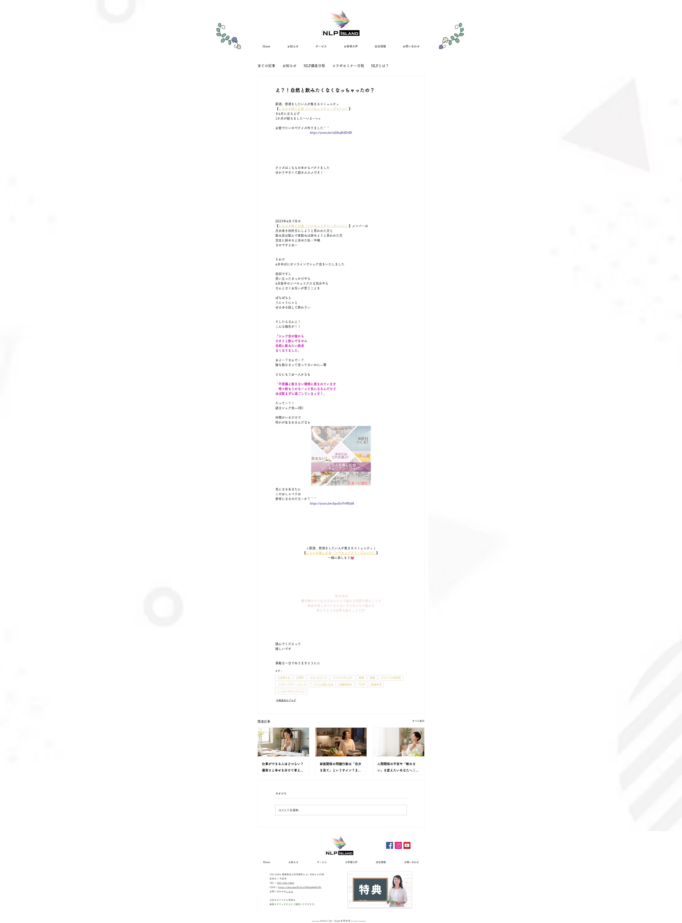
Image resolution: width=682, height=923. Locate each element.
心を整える (284, 677)
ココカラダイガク (343, 677)
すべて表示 (418, 721)
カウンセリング (318, 677)
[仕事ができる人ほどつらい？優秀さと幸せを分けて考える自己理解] (283, 742)
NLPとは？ (380, 65)
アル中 (361, 684)
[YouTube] (407, 820)
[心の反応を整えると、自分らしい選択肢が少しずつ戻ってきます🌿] (398, 742)
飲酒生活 (376, 684)
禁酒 (372, 677)
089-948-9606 (285, 857)
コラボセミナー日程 (348, 65)
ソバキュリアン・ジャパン (292, 684)
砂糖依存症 (345, 684)
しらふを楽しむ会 (323, 684)
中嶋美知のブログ (286, 700)
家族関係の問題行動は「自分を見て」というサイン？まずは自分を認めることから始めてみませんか (340, 767)
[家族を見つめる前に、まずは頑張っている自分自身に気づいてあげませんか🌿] (341, 742)
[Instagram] (398, 820)
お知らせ (289, 65)
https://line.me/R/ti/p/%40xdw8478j (299, 862)
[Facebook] (389, 820)
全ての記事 (266, 65)
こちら (289, 866)
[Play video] (341, 147)
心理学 (300, 677)
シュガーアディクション (291, 691)
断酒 (361, 677)
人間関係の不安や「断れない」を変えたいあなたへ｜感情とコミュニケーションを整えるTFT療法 (398, 767)
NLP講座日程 (314, 65)
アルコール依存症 (391, 677)
